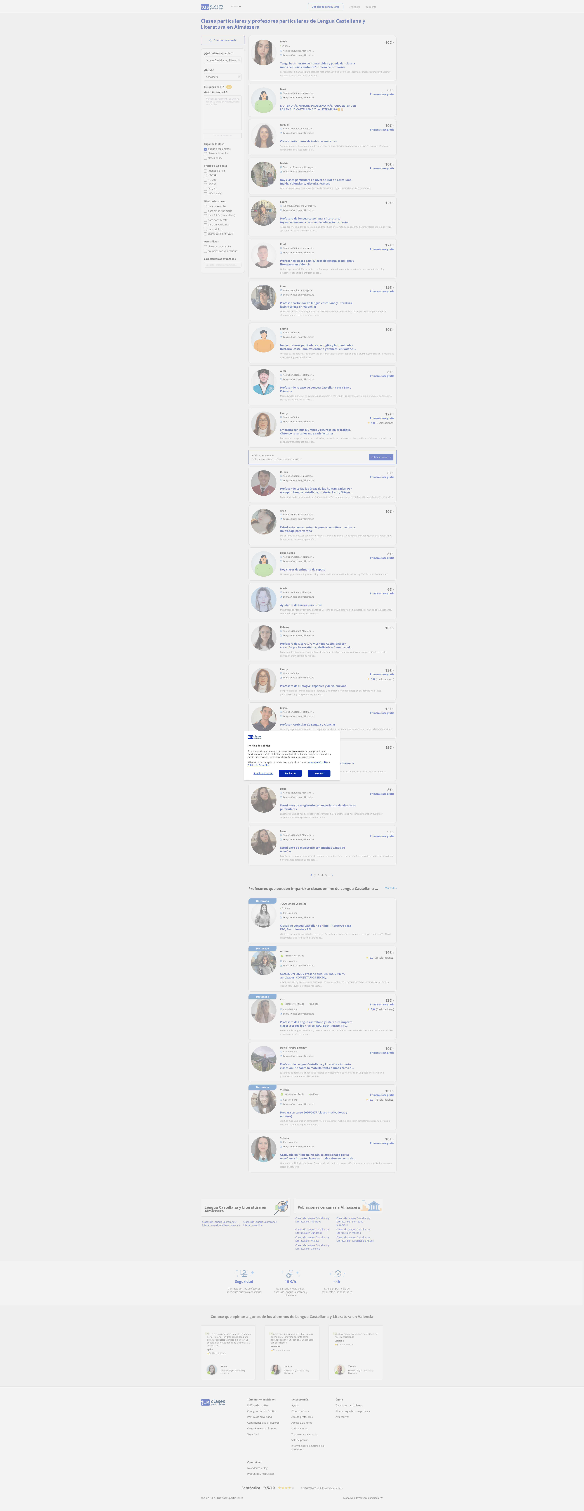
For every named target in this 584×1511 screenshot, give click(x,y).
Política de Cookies (318, 762)
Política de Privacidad (258, 765)
